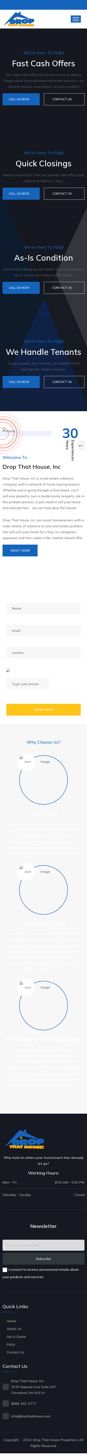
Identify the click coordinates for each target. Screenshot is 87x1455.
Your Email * (15, 620)
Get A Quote (16, 1336)
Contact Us (15, 1352)
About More (20, 550)
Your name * (15, 598)
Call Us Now (19, 99)
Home (11, 1321)
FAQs (11, 1344)
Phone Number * (19, 642)
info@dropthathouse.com (30, 1416)
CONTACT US (62, 99)
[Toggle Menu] (76, 19)
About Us (14, 1329)
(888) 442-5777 (24, 1403)
